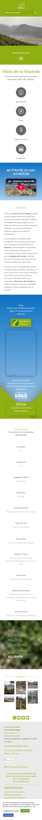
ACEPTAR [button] (25, 811)
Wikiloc (15, 375)
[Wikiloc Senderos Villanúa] (21, 325)
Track (21, 121)
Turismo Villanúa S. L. (11, 733)
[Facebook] (19, 718)
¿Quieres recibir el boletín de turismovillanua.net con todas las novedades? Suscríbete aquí (21, 777)
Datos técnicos (21, 139)
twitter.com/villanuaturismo (13, 795)
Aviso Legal (15, 753)
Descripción (21, 102)
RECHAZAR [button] (8, 815)
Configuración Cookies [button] (11, 811)
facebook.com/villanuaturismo (14, 792)
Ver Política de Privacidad (13, 750)
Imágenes (21, 158)
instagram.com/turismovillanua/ (14, 798)
